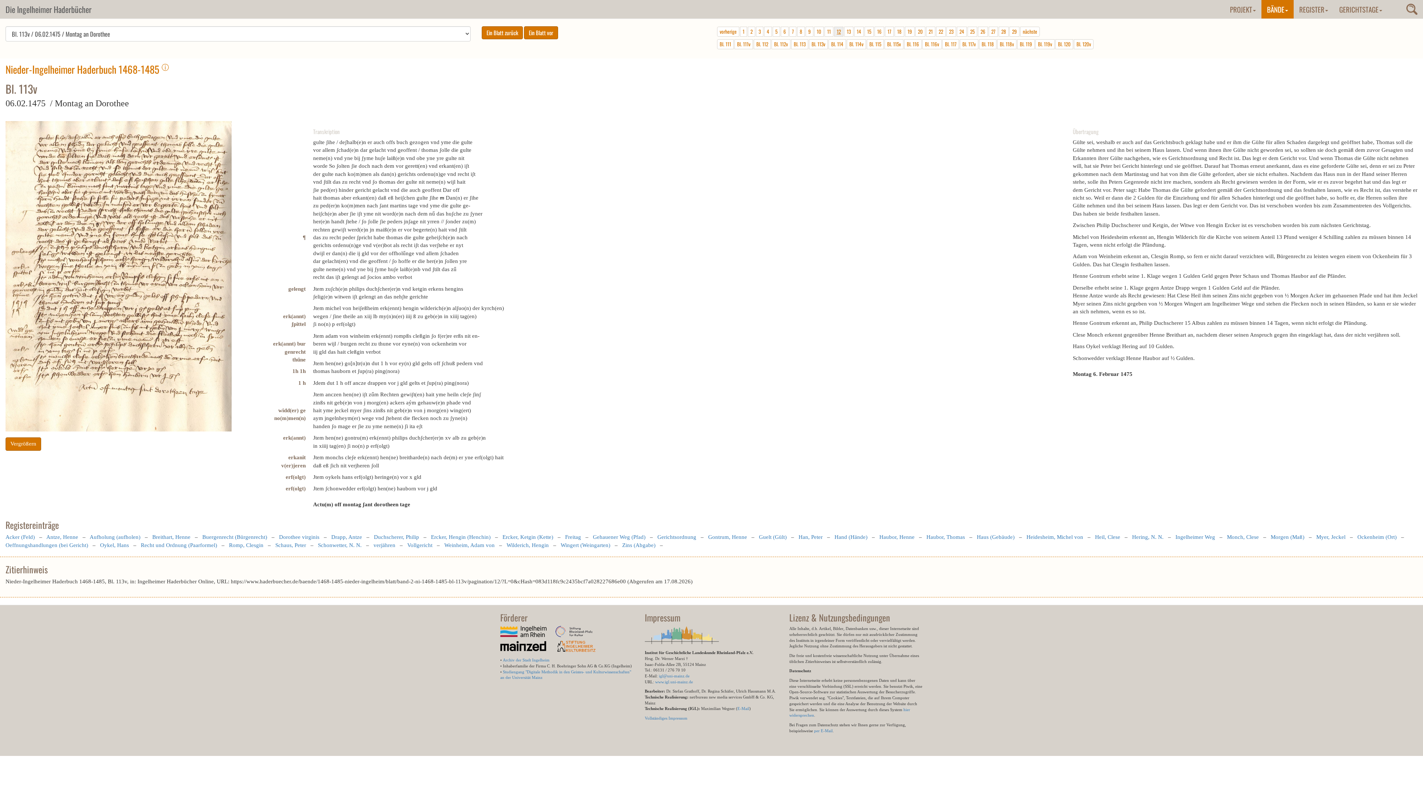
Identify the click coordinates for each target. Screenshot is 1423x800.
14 (859, 31)
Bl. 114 (837, 44)
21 (931, 31)
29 (1014, 31)
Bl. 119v (1045, 44)
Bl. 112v (781, 44)
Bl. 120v (1084, 44)
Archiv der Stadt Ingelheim (526, 660)
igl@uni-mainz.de (674, 676)
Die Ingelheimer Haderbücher (49, 9)
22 (941, 31)
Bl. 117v (969, 44)
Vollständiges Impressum (666, 718)
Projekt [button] (1241, 9)
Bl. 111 (725, 44)
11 (829, 31)
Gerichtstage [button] (1359, 9)
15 (869, 31)
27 (993, 31)
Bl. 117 (950, 44)
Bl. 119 (1026, 44)
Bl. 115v (894, 44)
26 (983, 31)
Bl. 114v (856, 44)
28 (1003, 31)
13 (849, 31)
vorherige (728, 31)
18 (899, 31)
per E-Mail (823, 731)
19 (910, 31)
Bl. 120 (1064, 44)
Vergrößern (23, 444)
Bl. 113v (818, 44)
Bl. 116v (932, 44)
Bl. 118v (1007, 44)
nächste (1030, 31)
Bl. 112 (762, 44)
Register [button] (1311, 9)
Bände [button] (1275, 9)
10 (819, 31)
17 (889, 31)
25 (972, 31)
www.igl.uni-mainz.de (674, 682)
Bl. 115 (875, 44)
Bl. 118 (988, 44)
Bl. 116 (913, 44)
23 (951, 31)
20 (920, 31)
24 (961, 31)
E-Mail (743, 708)
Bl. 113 (800, 44)
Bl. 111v (743, 44)
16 (879, 31)
